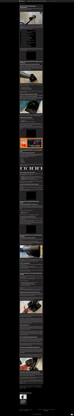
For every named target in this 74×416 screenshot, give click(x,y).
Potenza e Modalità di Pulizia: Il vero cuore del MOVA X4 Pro (27, 34)
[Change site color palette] (72, 414)
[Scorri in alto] (72, 413)
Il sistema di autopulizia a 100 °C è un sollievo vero (26, 38)
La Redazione (31, 409)
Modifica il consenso (40, 409)
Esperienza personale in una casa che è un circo (26, 43)
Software (32, 1)
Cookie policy (44, 409)
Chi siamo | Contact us (21, 409)
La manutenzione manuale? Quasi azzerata (26, 39)
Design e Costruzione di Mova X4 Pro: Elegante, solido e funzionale (28, 31)
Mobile (36, 1)
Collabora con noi (21, 410)
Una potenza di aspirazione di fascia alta (25, 35)
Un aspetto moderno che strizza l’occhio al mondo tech (27, 32)
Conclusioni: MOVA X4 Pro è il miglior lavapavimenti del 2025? (27, 42)
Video (42, 1)
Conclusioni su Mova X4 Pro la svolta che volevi (26, 46)
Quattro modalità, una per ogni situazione (25, 36)
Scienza (39, 1)
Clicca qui (33, 387)
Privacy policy (47, 409)
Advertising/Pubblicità (26, 410)
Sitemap (54, 409)
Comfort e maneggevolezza (24, 41)
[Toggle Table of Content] (34, 30)
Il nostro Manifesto (27, 409)
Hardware (29, 1)
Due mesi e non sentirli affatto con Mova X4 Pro (26, 45)
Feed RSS (51, 409)
